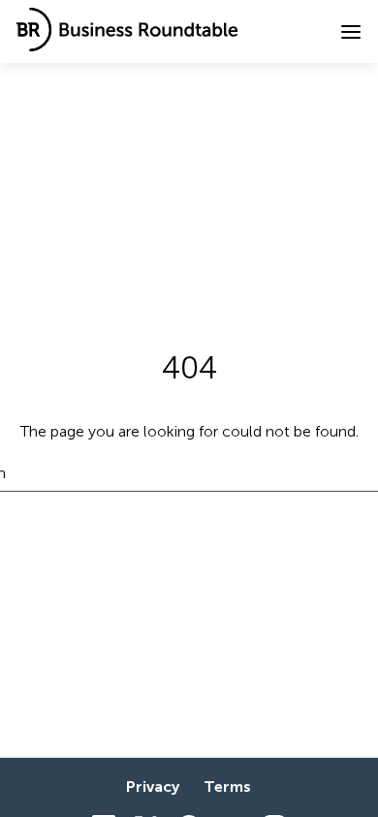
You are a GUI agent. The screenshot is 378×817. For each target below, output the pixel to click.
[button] (350, 32)
